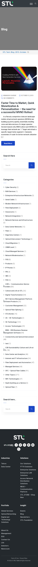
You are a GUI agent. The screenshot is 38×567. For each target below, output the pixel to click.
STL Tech (16, 560)
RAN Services (10, 191)
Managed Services (12, 367)
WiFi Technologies (12, 379)
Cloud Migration (11, 243)
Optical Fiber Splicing (13, 310)
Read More (8, 143)
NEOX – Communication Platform (26, 489)
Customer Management (14, 306)
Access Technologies (13, 326)
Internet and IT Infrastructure (16, 358)
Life (2, 543)
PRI (6, 272)
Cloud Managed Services (14, 251)
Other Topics (10, 375)
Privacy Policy (23, 558)
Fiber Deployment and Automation (18, 362)
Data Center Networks (13, 227)
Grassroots (9, 212)
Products (8, 264)
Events (22, 511)
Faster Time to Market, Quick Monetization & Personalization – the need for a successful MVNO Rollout (18, 108)
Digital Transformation (14, 295)
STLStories (9, 314)
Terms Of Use (15, 558)
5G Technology (11, 322)
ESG (2, 536)
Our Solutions (25, 464)
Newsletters (25, 517)
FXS (6, 260)
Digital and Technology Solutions (5, 519)
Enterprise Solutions (28, 470)
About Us (4, 530)
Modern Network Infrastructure (17, 204)
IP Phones (9, 268)
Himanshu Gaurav (9, 95)
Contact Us (5, 540)
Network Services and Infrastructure (19, 220)
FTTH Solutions (26, 467)
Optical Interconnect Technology (17, 239)
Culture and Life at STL (14, 291)
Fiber (7, 231)
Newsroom (5, 549)
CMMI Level (9, 247)
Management (6, 533)
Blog (22, 514)
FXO (6, 280)
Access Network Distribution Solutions (26, 481)
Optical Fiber (10, 387)
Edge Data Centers (12, 235)
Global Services (7, 511)
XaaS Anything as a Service (15, 383)
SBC (7, 276)
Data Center (6, 467)
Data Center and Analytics (15, 354)
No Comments (8, 98)
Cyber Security (10, 187)
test (7, 344)
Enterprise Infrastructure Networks (18, 195)
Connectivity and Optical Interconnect (19, 337)
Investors (5, 546)
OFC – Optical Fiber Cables (15, 371)
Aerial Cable (9, 200)
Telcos (3, 464)
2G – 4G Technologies (13, 318)
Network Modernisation (14, 255)
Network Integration (12, 216)
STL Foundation (26, 520)
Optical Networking (8, 514)
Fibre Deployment (11, 208)
